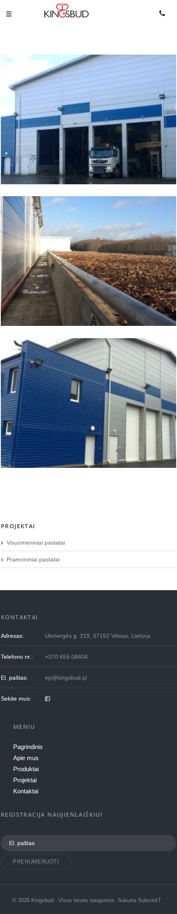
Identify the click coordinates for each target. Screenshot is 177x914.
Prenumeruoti (36, 862)
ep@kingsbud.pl (66, 677)
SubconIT (149, 900)
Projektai (25, 780)
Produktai (26, 768)
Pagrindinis (28, 746)
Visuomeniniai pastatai (36, 542)
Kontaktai (25, 791)
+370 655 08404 (66, 656)
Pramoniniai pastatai (33, 559)
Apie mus (26, 757)
